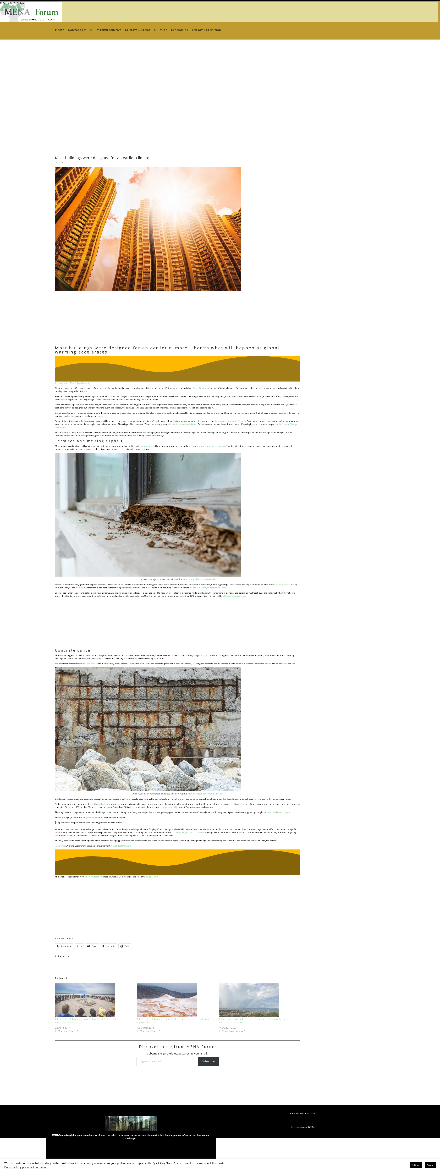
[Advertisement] (103, 82)
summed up (93, 817)
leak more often (146, 446)
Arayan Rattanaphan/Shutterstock (205, 793)
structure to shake (281, 584)
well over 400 (171, 807)
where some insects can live (212, 446)
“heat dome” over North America (230, 421)
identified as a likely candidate (182, 424)
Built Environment (105, 30)
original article (153, 876)
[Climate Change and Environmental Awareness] (94, 1000)
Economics (179, 30)
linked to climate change (278, 812)
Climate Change (137, 30)
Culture (160, 30)
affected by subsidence (234, 595)
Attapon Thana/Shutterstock (201, 579)
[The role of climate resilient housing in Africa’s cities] (258, 1000)
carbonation (104, 804)
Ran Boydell (63, 383)
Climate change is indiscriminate (188, 832)
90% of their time (201, 388)
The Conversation (93, 876)
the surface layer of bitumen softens (210, 587)
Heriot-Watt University (80, 383)
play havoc (91, 663)
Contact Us (77, 30)
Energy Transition (206, 30)
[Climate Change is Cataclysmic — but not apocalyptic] (176, 1000)
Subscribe (208, 1061)
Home (59, 30)
